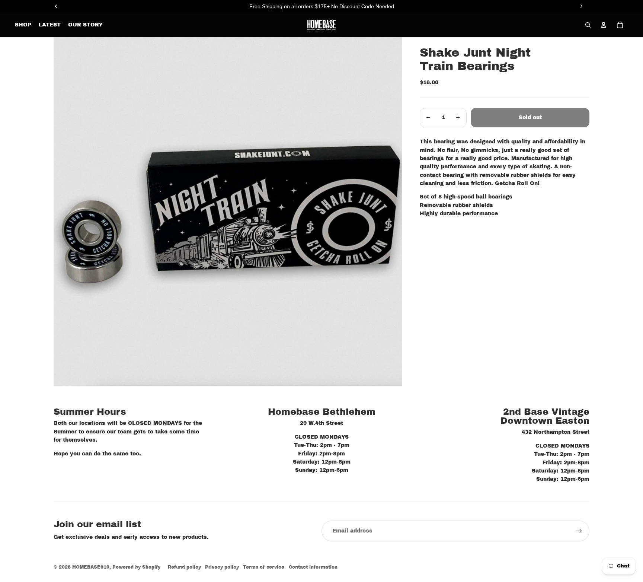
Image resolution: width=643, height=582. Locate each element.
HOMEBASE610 (90, 567)
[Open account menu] (603, 25)
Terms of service (263, 567)
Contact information (313, 567)
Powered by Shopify (136, 567)
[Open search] (588, 25)
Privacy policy (222, 567)
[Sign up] (579, 531)
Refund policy (184, 567)
